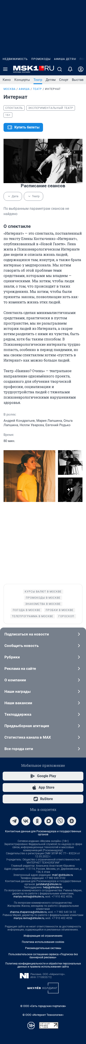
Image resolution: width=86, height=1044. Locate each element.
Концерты (22, 80)
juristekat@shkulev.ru (49, 884)
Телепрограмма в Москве (32, 616)
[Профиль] (80, 69)
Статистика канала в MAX (27, 737)
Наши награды (17, 691)
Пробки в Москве (59, 610)
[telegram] (14, 821)
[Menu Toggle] (5, 69)
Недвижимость (15, 59)
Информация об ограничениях (43, 935)
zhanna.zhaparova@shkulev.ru (28, 912)
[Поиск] (59, 69)
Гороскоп (66, 616)
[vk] (25, 821)
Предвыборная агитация (26, 726)
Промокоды (40, 59)
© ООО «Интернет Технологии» (43, 1014)
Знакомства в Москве (43, 604)
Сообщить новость (21, 645)
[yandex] (71, 821)
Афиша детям (65, 59)
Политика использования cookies (43, 942)
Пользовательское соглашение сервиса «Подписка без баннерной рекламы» (43, 956)
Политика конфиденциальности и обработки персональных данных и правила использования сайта (43, 965)
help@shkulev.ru (52, 887)
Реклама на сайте (20, 668)
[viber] (60, 821)
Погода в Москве (26, 610)
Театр (38, 80)
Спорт (63, 80)
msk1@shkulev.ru (62, 875)
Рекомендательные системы (43, 948)
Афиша (24, 89)
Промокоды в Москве (43, 597)
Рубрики (12, 657)
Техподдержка (17, 714)
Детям (51, 80)
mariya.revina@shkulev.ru (28, 896)
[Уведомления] (70, 69)
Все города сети (18, 749)
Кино (7, 80)
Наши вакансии (18, 703)
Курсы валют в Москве (43, 591)
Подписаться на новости (26, 634)
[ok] (37, 821)
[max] (48, 821)
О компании (15, 680)
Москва (10, 89)
